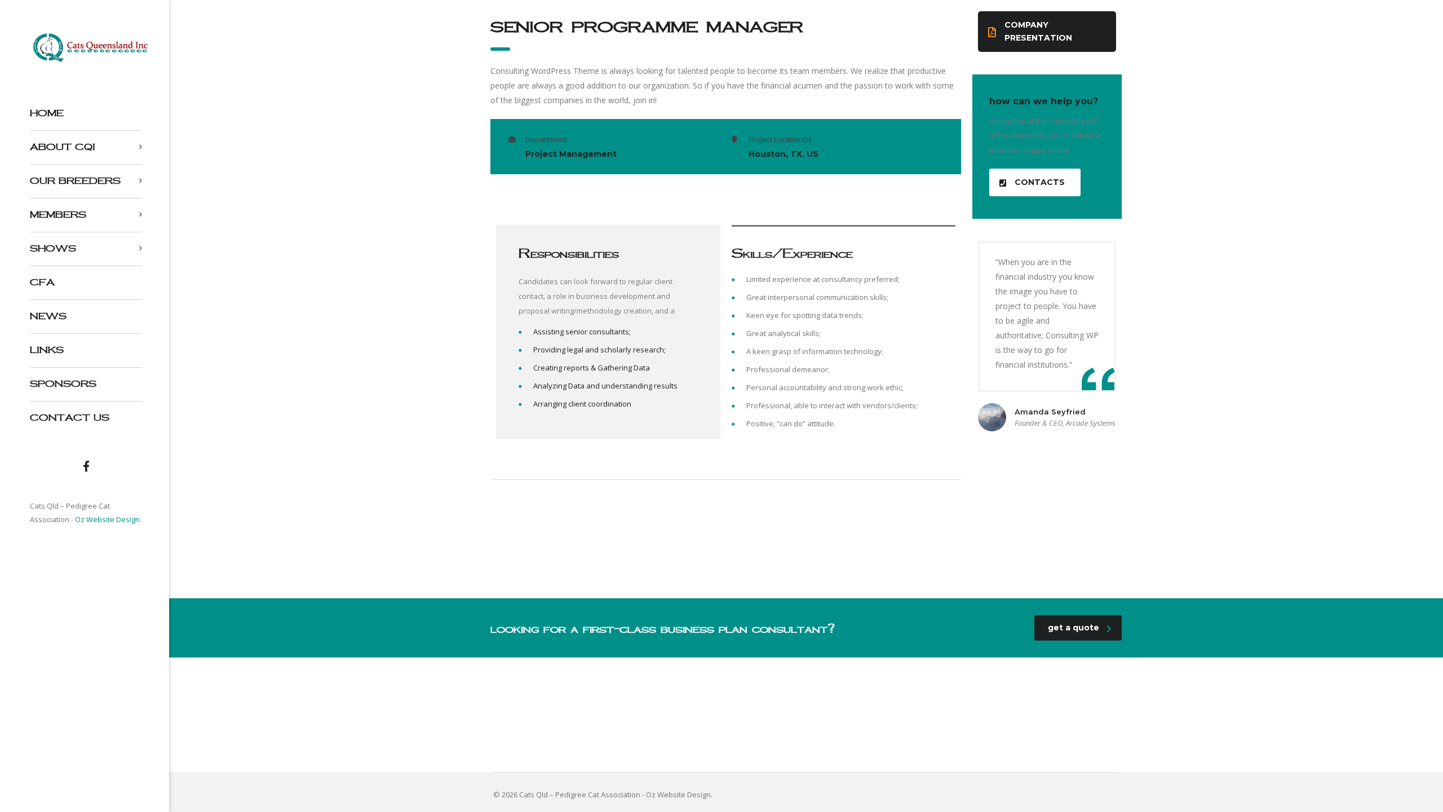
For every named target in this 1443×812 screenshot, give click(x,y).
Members (58, 214)
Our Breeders (75, 180)
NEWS (48, 316)
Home (47, 113)
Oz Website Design (107, 519)
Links (47, 350)
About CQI (62, 147)
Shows (53, 248)
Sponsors (63, 383)
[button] (1047, 31)
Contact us (69, 417)
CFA (42, 282)
